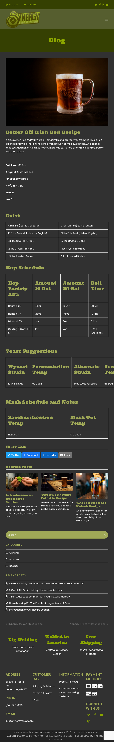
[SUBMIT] (105, 534)
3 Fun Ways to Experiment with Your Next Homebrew (39, 596)
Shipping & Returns (43, 686)
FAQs (36, 700)
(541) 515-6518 (14, 705)
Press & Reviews (68, 681)
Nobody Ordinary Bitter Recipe (88, 624)
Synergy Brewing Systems (48, 732)
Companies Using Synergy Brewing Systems (69, 692)
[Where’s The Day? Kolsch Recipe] (92, 486)
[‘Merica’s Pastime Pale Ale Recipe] (57, 482)
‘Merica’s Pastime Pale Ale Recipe (56, 496)
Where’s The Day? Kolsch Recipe (91, 504)
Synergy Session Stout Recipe (24, 624)
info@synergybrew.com (20, 721)
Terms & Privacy (42, 693)
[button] (106, 19)
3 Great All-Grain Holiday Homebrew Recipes (35, 590)
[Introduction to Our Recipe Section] (22, 482)
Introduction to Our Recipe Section (19, 499)
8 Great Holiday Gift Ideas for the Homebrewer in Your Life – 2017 (46, 583)
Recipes (14, 566)
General (14, 553)
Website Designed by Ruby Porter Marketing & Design (40, 735)
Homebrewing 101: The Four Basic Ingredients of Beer (39, 603)
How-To (14, 559)
